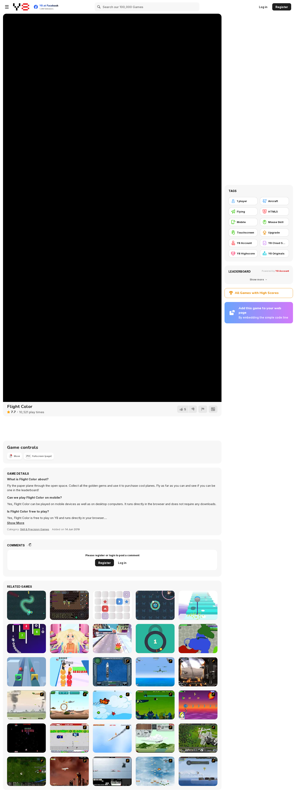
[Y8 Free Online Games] (21, 6)
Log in (263, 7)
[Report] (202, 409)
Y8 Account (282, 271)
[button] (15, 523)
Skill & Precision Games (34, 529)
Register (281, 7)
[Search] (99, 6)
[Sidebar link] (7, 7)
